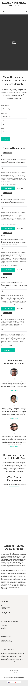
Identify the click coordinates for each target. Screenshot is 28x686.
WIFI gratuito (21, 217)
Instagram (3, 627)
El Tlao (9, 27)
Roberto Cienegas (14, 446)
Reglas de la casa (5, 640)
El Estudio (4, 236)
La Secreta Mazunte (19, 22)
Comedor (11, 174)
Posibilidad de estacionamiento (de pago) (15, 298)
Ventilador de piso (9, 176)
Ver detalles (20, 188)
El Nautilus (4, 277)
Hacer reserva (21, 59)
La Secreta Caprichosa (6, 605)
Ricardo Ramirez (15, 390)
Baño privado (16, 172)
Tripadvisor (4, 625)
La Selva (4, 156)
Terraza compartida (18, 215)
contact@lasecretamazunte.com (9, 613)
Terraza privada (17, 175)
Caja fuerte (22, 172)
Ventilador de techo (17, 176)
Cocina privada (4, 174)
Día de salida (4, 113)
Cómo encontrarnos (14, 486)
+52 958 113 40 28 (5, 612)
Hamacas (15, 174)
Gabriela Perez (14, 418)
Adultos (3, 121)
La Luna (3, 316)
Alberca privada (17, 295)
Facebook (3, 628)
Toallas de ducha (5, 217)
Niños (2, 128)
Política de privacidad (6, 641)
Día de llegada (5, 105)
